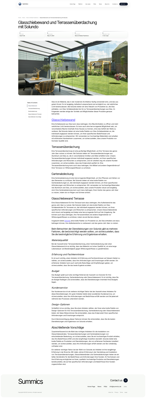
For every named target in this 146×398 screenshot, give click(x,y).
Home (19, 17)
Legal (125, 392)
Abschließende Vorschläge (34, 116)
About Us (110, 392)
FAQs (105, 386)
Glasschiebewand (32, 105)
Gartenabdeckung (32, 111)
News (23, 17)
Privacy (116, 392)
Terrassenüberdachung (34, 108)
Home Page (91, 386)
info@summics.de (115, 386)
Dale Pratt (22, 35)
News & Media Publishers (32, 17)
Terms (121, 392)
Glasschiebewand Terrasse (34, 114)
